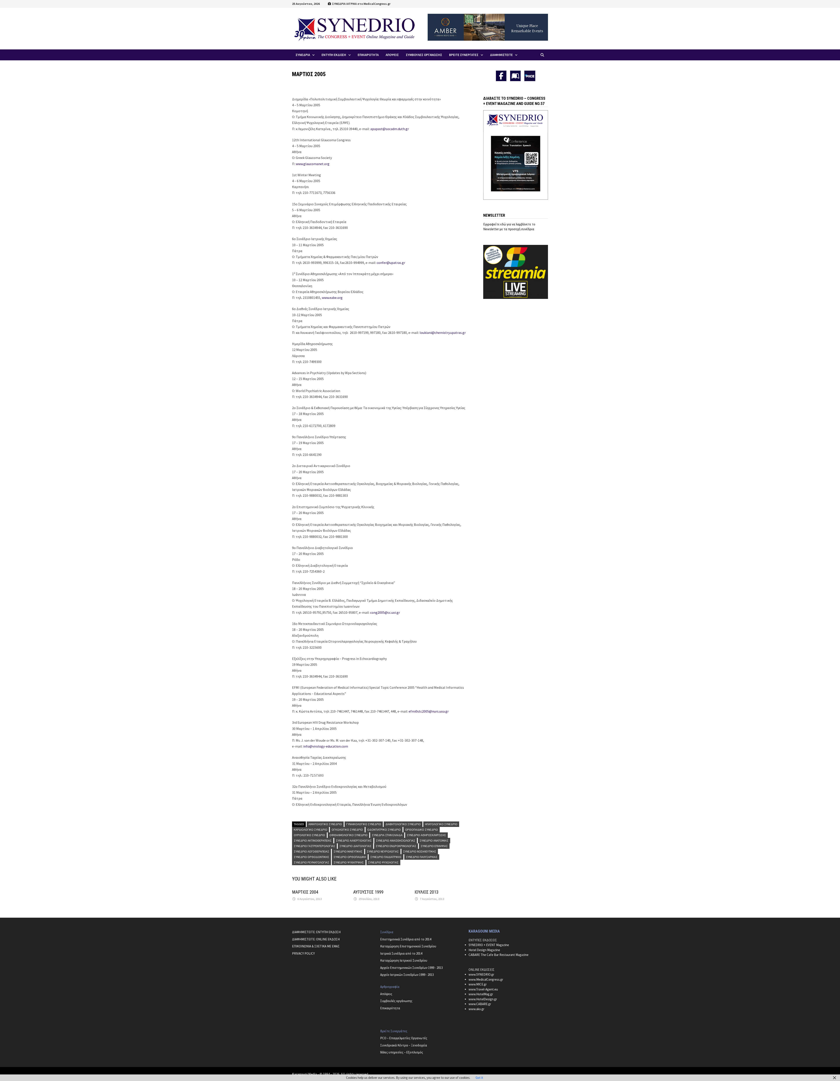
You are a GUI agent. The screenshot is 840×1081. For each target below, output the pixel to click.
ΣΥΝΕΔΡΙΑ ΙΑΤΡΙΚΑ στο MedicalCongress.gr (360, 4)
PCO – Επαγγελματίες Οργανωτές (403, 1038)
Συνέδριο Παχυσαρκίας (422, 857)
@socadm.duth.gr (396, 129)
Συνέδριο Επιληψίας (434, 846)
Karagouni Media (305, 1074)
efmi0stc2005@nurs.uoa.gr (429, 711)
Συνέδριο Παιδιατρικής (386, 857)
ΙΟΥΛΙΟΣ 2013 (426, 892)
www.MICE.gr (478, 984)
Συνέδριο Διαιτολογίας (355, 846)
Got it (479, 1078)
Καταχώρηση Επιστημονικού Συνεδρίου (408, 946)
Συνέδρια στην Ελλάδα (387, 835)
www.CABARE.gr (480, 1004)
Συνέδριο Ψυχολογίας (383, 862)
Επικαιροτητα (368, 55)
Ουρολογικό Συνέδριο (309, 835)
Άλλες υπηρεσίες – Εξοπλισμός (401, 1052)
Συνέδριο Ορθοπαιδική (350, 857)
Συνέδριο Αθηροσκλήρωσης (426, 835)
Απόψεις (386, 994)
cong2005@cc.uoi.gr (385, 612)
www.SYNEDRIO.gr (481, 974)
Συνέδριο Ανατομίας (434, 840)
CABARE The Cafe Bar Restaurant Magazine (498, 955)
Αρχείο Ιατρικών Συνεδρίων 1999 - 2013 (407, 975)
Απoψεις (392, 55)
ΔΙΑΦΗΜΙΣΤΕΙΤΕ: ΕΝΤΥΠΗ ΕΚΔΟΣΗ (316, 932)
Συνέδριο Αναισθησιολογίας (395, 840)
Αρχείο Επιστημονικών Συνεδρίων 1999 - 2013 (411, 968)
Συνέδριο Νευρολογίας (383, 851)
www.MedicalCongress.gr (486, 979)
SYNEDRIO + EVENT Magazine (489, 945)
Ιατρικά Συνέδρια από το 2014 (401, 953)
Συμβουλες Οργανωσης (424, 55)
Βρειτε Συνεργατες (463, 55)
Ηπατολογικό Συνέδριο (441, 824)
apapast (376, 129)
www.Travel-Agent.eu (483, 989)
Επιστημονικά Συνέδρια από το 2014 (405, 939)
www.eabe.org (332, 297)
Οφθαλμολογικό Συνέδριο (348, 835)
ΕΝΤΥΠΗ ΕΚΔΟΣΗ (334, 55)
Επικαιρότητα (390, 1008)
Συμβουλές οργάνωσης (396, 1001)
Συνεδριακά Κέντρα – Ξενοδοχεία (403, 1045)
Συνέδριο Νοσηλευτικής (419, 851)
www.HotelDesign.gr (483, 999)
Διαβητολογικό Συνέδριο (403, 824)
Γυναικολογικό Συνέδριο (363, 824)
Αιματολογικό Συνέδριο (325, 824)
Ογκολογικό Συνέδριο (347, 830)
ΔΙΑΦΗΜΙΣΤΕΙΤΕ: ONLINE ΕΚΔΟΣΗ (316, 939)
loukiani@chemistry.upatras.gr (443, 332)
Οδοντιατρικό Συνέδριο (384, 830)
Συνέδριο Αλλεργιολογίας (354, 840)
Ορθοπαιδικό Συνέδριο (421, 830)
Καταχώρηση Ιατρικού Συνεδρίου (403, 960)
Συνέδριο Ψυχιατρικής (349, 862)
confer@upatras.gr (391, 262)
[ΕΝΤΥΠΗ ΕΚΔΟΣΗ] (515, 76)
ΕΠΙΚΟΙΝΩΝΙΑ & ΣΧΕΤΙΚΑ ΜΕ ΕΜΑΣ (316, 946)
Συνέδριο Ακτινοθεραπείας (313, 840)
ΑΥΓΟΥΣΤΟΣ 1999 (368, 892)
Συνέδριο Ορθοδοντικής (311, 857)
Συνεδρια (303, 55)
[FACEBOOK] (501, 76)
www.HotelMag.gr (481, 994)
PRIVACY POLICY (303, 953)
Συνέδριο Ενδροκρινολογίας (396, 846)
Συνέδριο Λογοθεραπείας (311, 851)
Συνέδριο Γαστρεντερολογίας (314, 846)
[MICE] (530, 75)
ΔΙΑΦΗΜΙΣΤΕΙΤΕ (501, 55)
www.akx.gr (476, 1009)
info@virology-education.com (325, 746)
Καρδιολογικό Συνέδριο (310, 830)
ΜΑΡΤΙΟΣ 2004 (305, 892)
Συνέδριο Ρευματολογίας (311, 862)
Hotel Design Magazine (484, 950)
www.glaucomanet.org (312, 164)
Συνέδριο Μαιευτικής (348, 851)
